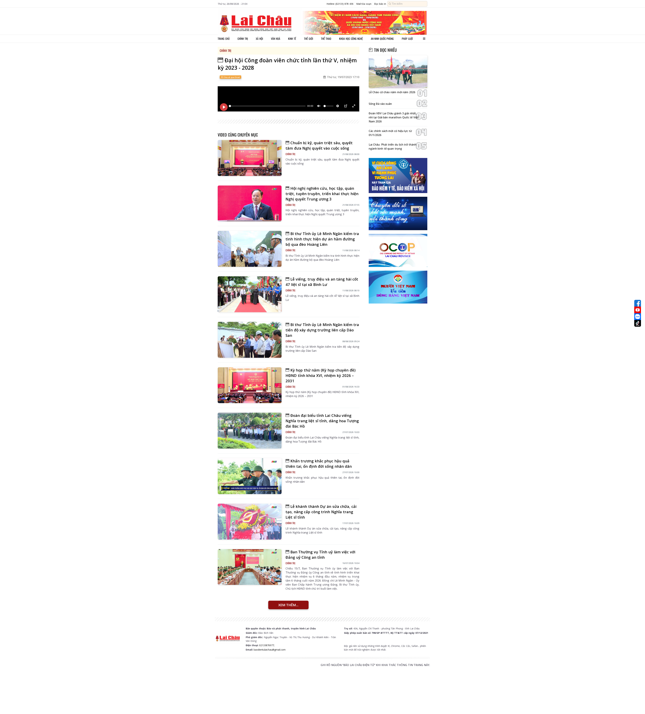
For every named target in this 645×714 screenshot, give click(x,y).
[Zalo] (637, 316)
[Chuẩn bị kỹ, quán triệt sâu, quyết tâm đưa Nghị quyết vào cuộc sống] (250, 158)
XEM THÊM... (288, 605)
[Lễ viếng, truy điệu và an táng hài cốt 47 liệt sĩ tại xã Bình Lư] (250, 294)
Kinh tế (292, 39)
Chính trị (243, 39)
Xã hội (259, 39)
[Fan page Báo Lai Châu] (637, 303)
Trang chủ (224, 39)
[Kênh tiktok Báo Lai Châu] (637, 323)
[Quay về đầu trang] (637, 705)
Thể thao (326, 39)
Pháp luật (407, 39)
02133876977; (266, 645)
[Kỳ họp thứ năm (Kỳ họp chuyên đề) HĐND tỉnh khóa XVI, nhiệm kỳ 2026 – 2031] (250, 385)
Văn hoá (275, 39)
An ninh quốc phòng (382, 39)
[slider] (267, 106)
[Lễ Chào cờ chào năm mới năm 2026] (398, 71)
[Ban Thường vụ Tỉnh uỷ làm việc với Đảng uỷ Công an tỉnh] (250, 567)
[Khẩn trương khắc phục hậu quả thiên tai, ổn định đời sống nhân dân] (250, 476)
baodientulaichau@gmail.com (270, 649)
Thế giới (308, 39)
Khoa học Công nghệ (351, 39)
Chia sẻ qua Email (231, 77)
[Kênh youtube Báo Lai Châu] (637, 310)
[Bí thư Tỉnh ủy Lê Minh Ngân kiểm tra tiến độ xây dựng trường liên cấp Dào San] (250, 340)
